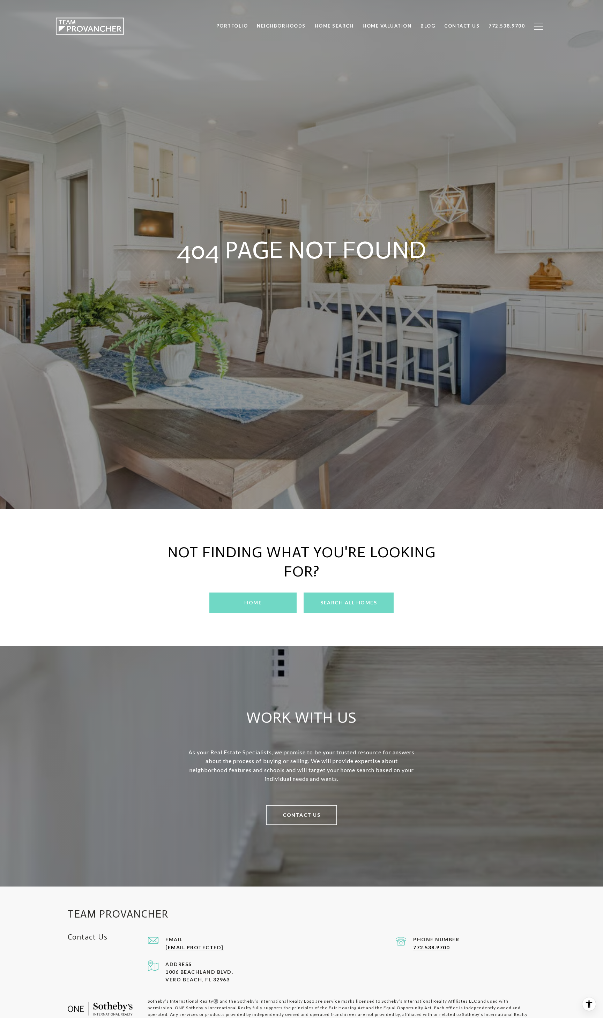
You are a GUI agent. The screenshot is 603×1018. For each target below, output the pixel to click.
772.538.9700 (431, 947)
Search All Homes (348, 602)
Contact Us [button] (301, 815)
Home (253, 602)
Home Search (334, 26)
